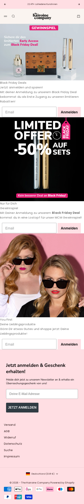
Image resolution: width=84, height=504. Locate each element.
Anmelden (69, 112)
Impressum (12, 456)
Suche (8, 450)
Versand (9, 425)
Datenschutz (13, 444)
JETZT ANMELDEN (22, 407)
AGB (7, 431)
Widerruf (10, 437)
